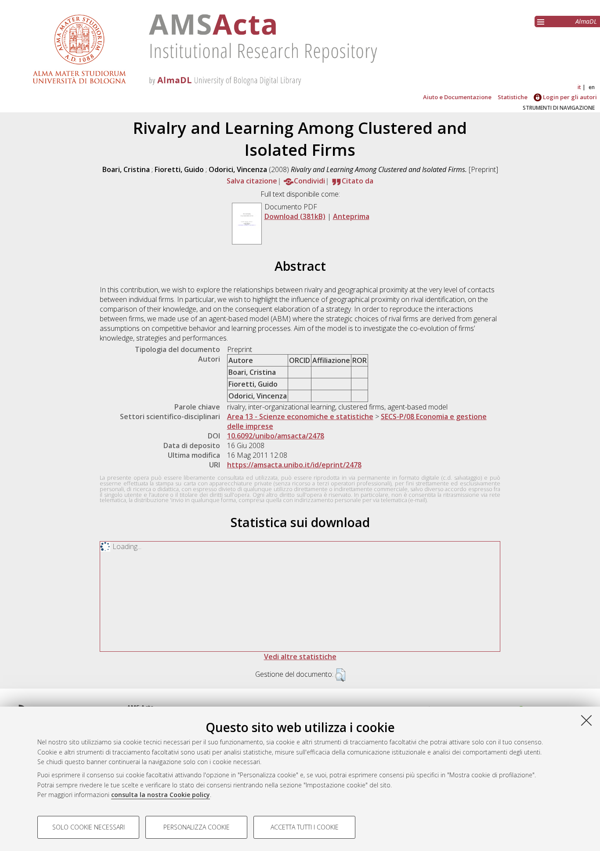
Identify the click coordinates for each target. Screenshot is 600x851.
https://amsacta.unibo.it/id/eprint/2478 (294, 465)
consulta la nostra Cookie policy (160, 794)
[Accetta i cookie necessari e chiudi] (586, 720)
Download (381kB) (294, 216)
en (592, 87)
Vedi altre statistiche (300, 656)
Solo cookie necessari (88, 827)
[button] (340, 675)
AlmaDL (586, 21)
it (579, 87)
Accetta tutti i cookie (305, 827)
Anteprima (351, 216)
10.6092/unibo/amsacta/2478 (275, 436)
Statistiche (513, 97)
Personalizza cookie (196, 827)
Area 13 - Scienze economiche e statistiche (300, 416)
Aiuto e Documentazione (457, 97)
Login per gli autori (569, 97)
